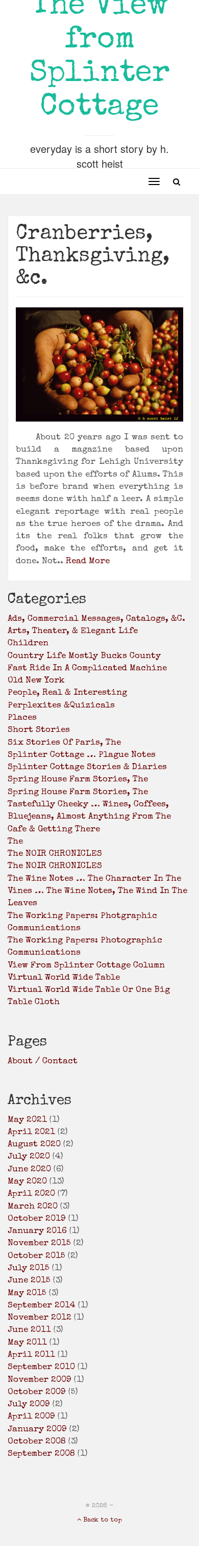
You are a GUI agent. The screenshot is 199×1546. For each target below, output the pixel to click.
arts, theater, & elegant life (73, 631)
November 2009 (39, 1380)
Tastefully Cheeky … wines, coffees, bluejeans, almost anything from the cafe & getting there (89, 817)
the (15, 841)
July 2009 (29, 1404)
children (28, 643)
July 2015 (28, 1268)
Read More (88, 561)
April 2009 (31, 1416)
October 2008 (37, 1441)
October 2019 (37, 1219)
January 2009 (37, 1429)
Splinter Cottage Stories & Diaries (87, 767)
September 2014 (42, 1305)
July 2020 (29, 1156)
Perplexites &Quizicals (61, 705)
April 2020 (31, 1194)
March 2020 (33, 1206)
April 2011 (31, 1355)
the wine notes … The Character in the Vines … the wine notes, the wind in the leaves (97, 891)
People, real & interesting (67, 693)
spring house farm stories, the (78, 779)
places (22, 718)
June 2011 (29, 1330)
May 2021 (27, 1120)
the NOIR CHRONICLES (55, 854)
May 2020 (27, 1181)
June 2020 (29, 1169)
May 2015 (27, 1293)
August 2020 (34, 1144)
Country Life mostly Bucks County (84, 656)
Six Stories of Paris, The (64, 743)
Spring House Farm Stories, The (78, 792)
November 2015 (39, 1243)
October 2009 (37, 1392)
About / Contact (43, 1061)
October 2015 (36, 1256)
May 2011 (27, 1343)
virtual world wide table (64, 978)
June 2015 (29, 1280)
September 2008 (41, 1454)
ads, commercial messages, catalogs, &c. (96, 619)
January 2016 (37, 1231)
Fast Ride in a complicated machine (87, 668)
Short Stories (39, 730)
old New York (36, 680)
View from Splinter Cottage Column (86, 965)
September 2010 (41, 1367)
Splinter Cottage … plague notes (82, 755)
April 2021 (31, 1132)
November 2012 (39, 1318)
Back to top (101, 1520)
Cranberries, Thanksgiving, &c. (92, 257)
